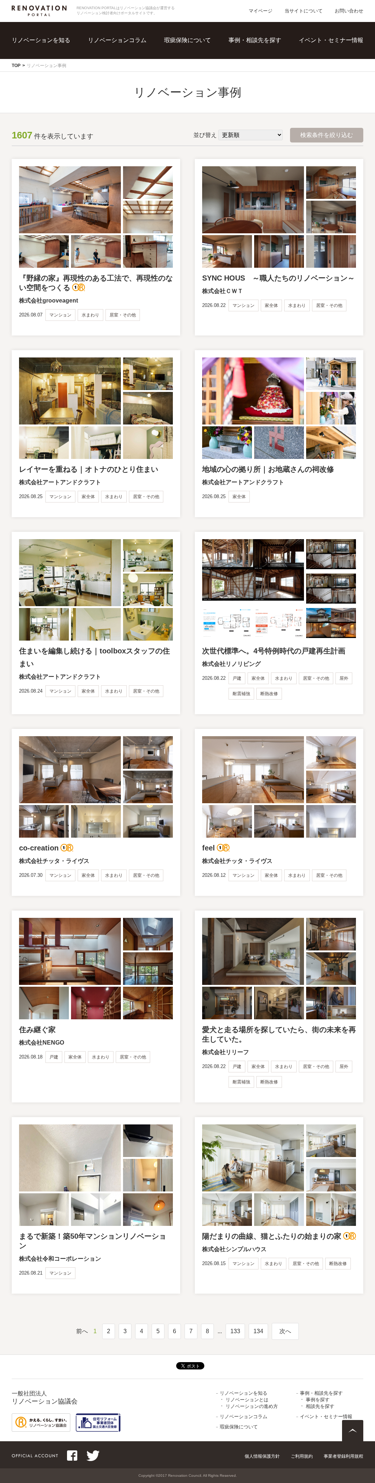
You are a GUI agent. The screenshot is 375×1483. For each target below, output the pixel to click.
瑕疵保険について (187, 40)
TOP (16, 65)
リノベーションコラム (117, 40)
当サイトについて (304, 11)
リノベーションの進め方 (62, 66)
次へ (285, 1331)
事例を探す (261, 51)
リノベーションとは (56, 51)
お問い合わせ (349, 11)
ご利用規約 (302, 1456)
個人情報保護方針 (262, 1456)
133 (235, 1331)
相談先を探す (264, 66)
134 (258, 1331)
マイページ (260, 11)
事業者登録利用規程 (343, 1456)
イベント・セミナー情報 (331, 40)
